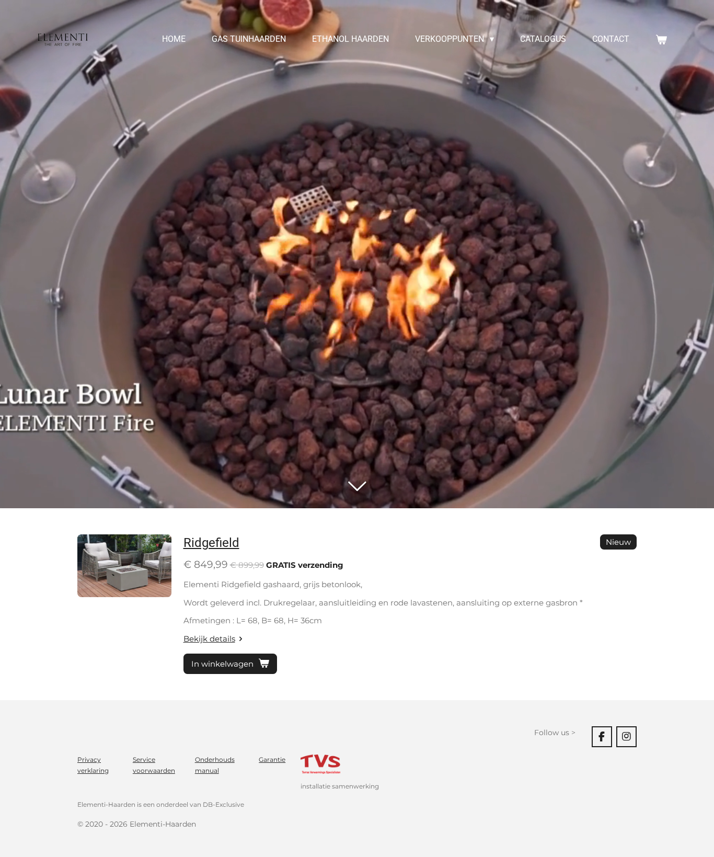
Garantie (272, 759)
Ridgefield (211, 542)
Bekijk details (209, 639)
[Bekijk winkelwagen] (661, 39)
